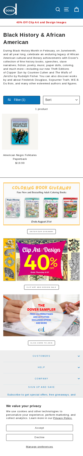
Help (41, 367)
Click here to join (41, 343)
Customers (41, 356)
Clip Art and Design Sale (41, 287)
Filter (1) (19, 99)
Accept (39, 427)
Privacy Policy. (62, 418)
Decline (40, 437)
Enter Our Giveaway (41, 231)
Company (41, 378)
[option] (41, 22)
